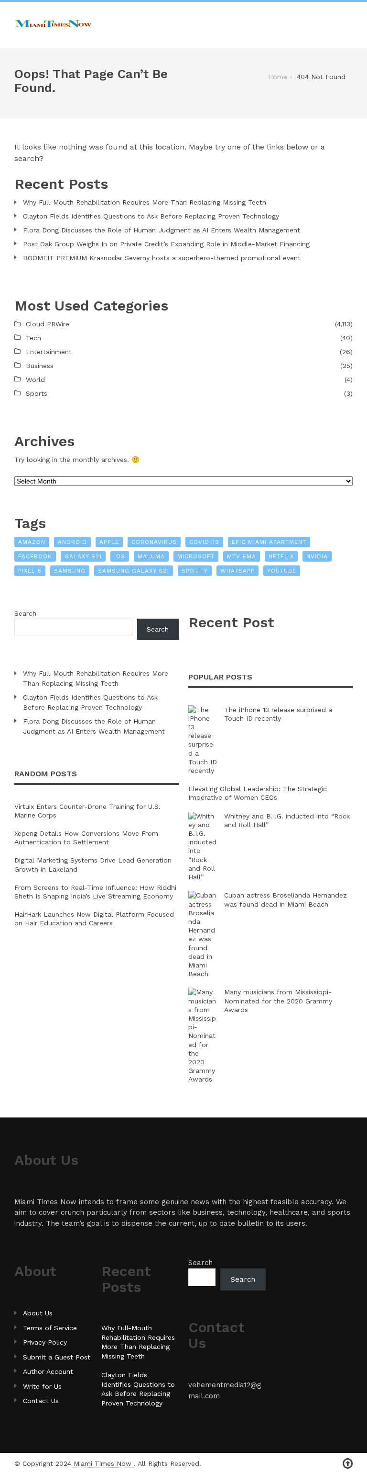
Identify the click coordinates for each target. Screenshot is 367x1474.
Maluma (151, 556)
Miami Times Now (104, 1463)
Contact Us (41, 1401)
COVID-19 (204, 542)
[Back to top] (348, 1464)
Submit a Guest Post (56, 1357)
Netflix (281, 556)
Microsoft (196, 556)
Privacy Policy (45, 1342)
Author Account (48, 1371)
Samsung (70, 570)
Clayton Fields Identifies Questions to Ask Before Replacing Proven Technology (151, 216)
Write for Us (42, 1386)
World (35, 379)
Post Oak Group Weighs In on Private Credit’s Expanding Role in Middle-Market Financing (166, 244)
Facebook (35, 556)
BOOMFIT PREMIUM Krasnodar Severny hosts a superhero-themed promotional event (162, 258)
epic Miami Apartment (269, 542)
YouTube (281, 570)
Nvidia (317, 556)
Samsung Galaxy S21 (133, 570)
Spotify (195, 570)
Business (40, 365)
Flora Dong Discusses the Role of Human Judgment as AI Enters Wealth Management (161, 230)
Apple (109, 542)
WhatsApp (237, 570)
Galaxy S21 (83, 556)
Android (72, 542)
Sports (36, 393)
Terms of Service (50, 1328)
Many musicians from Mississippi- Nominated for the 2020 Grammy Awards (278, 1000)
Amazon (31, 542)
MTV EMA (241, 556)
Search (25, 613)
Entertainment (49, 352)
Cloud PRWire (47, 324)
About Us (38, 1313)
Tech (33, 338)
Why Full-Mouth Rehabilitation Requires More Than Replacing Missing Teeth (144, 202)
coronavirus (154, 542)
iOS (119, 556)
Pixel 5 (30, 570)
